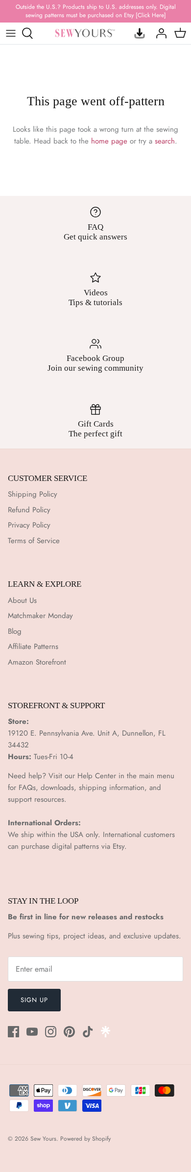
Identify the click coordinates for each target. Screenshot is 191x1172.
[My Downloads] (137, 33)
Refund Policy (29, 509)
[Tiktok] (88, 1031)
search (165, 141)
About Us (22, 600)
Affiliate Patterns (33, 646)
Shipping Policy (32, 494)
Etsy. (120, 846)
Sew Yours (43, 1138)
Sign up (34, 1000)
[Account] (158, 33)
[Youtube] (32, 1031)
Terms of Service (34, 540)
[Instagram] (50, 1031)
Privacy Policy (29, 525)
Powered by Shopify (85, 1138)
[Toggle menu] (11, 33)
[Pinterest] (69, 1031)
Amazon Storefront (37, 662)
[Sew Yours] (85, 33)
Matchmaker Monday (40, 615)
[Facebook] (13, 1031)
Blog (15, 631)
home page (109, 141)
